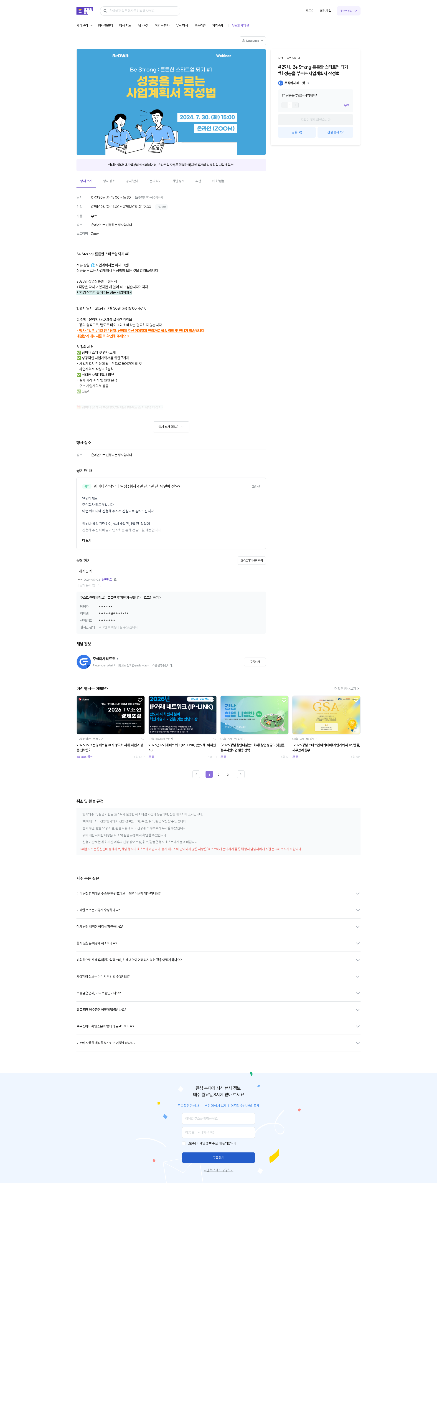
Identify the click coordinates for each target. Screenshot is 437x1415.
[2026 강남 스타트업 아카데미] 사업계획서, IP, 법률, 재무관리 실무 (326, 747)
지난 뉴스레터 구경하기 (218, 1170)
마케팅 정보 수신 (207, 1143)
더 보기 (86, 540)
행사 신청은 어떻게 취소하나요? (96, 943)
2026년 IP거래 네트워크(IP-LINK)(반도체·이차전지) (182, 747)
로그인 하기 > (152, 597)
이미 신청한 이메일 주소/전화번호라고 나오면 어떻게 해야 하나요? (118, 893)
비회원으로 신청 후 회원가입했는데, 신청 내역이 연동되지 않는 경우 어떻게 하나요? (129, 960)
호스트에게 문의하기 (252, 560)
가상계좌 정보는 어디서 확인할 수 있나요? (103, 976)
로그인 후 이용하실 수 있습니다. (118, 627)
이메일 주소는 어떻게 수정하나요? (98, 910)
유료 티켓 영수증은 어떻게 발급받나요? (101, 1009)
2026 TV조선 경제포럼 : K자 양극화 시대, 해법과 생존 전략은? (109, 747)
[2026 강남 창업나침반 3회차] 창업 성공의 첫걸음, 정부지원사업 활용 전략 (252, 747)
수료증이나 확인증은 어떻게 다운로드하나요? (105, 1026)
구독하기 (218, 1158)
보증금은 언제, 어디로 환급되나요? (98, 993)
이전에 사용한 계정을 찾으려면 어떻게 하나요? (105, 1043)
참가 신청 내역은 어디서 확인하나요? (99, 926)
